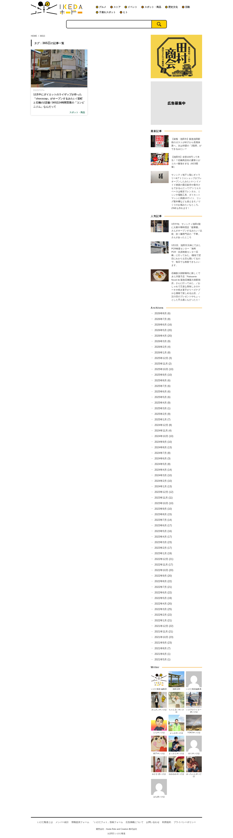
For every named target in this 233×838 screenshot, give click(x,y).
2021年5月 (162, 659)
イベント (132, 7)
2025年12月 (163, 358)
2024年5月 (162, 464)
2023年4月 (163, 536)
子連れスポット (107, 12)
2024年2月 (163, 481)
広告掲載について (134, 822)
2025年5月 (162, 397)
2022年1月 (163, 620)
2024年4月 (163, 469)
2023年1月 (163, 553)
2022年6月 (163, 592)
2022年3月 (163, 609)
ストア (117, 7)
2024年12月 (163, 425)
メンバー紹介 (62, 822)
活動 (187, 7)
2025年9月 (163, 374)
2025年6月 (162, 391)
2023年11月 (164, 497)
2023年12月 (164, 492)
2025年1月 (162, 419)
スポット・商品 (153, 7)
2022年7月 (163, 587)
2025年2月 (162, 414)
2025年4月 (162, 402)
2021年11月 (164, 631)
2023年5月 (163, 531)
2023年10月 (164, 503)
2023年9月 (163, 508)
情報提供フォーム (80, 822)
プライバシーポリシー (185, 822)
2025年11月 (163, 363)
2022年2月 (163, 614)
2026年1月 (162, 352)
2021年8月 (162, 648)
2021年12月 (164, 626)
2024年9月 (163, 441)
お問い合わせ (152, 822)
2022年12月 (164, 559)
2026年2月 (162, 346)
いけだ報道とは (45, 822)
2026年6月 (163, 324)
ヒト (125, 12)
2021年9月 (163, 642)
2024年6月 (162, 458)
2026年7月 (162, 319)
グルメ (102, 7)
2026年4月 (163, 335)
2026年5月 (163, 330)
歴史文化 (173, 7)
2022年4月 (163, 603)
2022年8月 (163, 581)
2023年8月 (163, 514)
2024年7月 (162, 453)
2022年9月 (163, 575)
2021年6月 (162, 654)
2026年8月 (162, 313)
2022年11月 (164, 564)
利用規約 (166, 822)
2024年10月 (164, 436)
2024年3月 (163, 475)
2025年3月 (162, 408)
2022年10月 (164, 570)
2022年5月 (163, 598)
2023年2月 (163, 547)
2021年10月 (164, 637)
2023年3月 (163, 542)
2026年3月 (162, 341)
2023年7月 (163, 520)
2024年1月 (163, 486)
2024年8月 (163, 447)
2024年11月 (163, 430)
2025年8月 (162, 380)
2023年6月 (163, 525)
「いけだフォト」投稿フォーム (107, 822)
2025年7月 (162, 386)
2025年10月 (164, 369)
